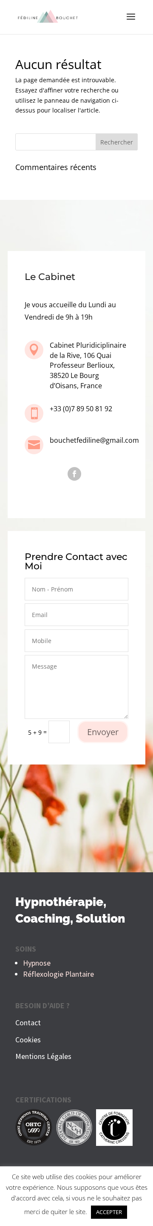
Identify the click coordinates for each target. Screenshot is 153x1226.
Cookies (28, 1039)
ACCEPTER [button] (109, 1212)
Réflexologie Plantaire (58, 974)
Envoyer (103, 732)
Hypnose (37, 963)
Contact (28, 1022)
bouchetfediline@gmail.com (94, 440)
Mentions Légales (43, 1056)
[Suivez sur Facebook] (74, 474)
